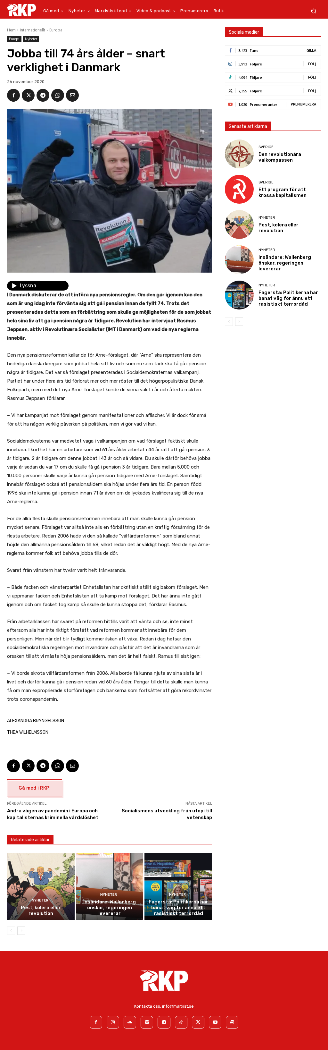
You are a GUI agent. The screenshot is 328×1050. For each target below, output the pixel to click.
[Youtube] (215, 1022)
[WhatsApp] (57, 95)
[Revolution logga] (21, 10)
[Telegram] (43, 95)
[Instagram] (113, 1022)
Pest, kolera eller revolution (41, 910)
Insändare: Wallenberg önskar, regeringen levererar (109, 907)
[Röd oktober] (232, 1022)
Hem (11, 30)
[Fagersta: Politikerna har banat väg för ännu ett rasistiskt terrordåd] (178, 886)
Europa (55, 30)
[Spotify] (147, 1022)
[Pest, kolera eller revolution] (41, 886)
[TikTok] (181, 1022)
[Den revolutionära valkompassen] (239, 154)
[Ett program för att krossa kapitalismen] (239, 189)
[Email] (72, 95)
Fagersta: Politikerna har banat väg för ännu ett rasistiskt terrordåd (178, 907)
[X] (28, 95)
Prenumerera (303, 104)
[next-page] (21, 931)
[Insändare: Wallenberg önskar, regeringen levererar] (110, 886)
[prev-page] (11, 931)
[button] (313, 11)
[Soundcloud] (130, 1022)
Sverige (266, 147)
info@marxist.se (178, 1006)
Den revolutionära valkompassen (279, 157)
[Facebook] (13, 95)
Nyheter (31, 39)
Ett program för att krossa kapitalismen (282, 192)
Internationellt (32, 30)
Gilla (311, 50)
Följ (312, 63)
